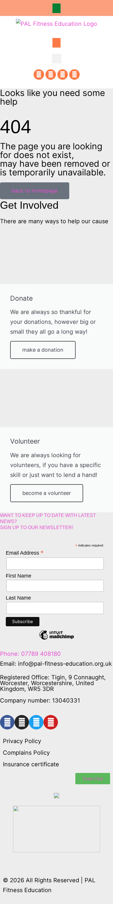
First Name (18, 576)
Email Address (25, 553)
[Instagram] (50, 74)
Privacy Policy (22, 741)
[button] (56, 8)
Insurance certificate (31, 764)
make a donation (42, 350)
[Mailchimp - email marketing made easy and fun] (56, 639)
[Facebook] (39, 74)
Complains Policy (26, 752)
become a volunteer (46, 493)
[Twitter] (62, 74)
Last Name (18, 598)
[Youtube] (74, 74)
